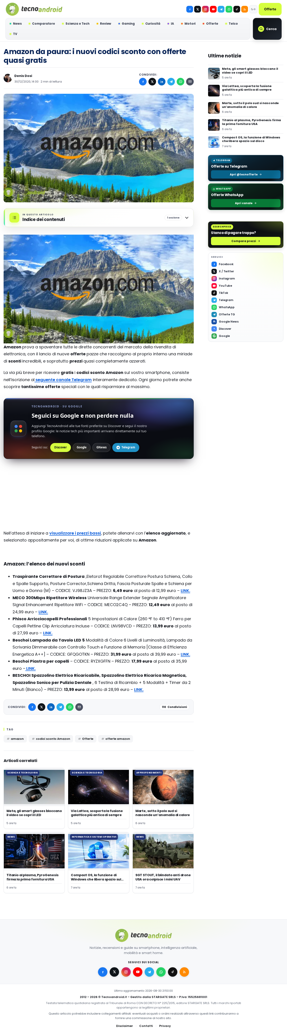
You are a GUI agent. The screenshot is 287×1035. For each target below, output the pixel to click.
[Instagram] (205, 9)
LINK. (185, 590)
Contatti (146, 1026)
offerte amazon (117, 739)
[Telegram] (221, 9)
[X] (197, 9)
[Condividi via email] (190, 81)
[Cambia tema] (253, 9)
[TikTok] (236, 9)
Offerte (270, 9)
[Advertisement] (99, 498)
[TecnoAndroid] (34, 9)
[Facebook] (189, 9)
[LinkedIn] (161, 81)
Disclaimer (124, 1026)
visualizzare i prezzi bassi (75, 533)
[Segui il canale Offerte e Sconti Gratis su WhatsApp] (229, 9)
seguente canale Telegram (63, 379)
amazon (17, 739)
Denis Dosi (23, 76)
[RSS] (244, 9)
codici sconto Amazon (53, 739)
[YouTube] (213, 9)
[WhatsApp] (180, 81)
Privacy (165, 1026)
